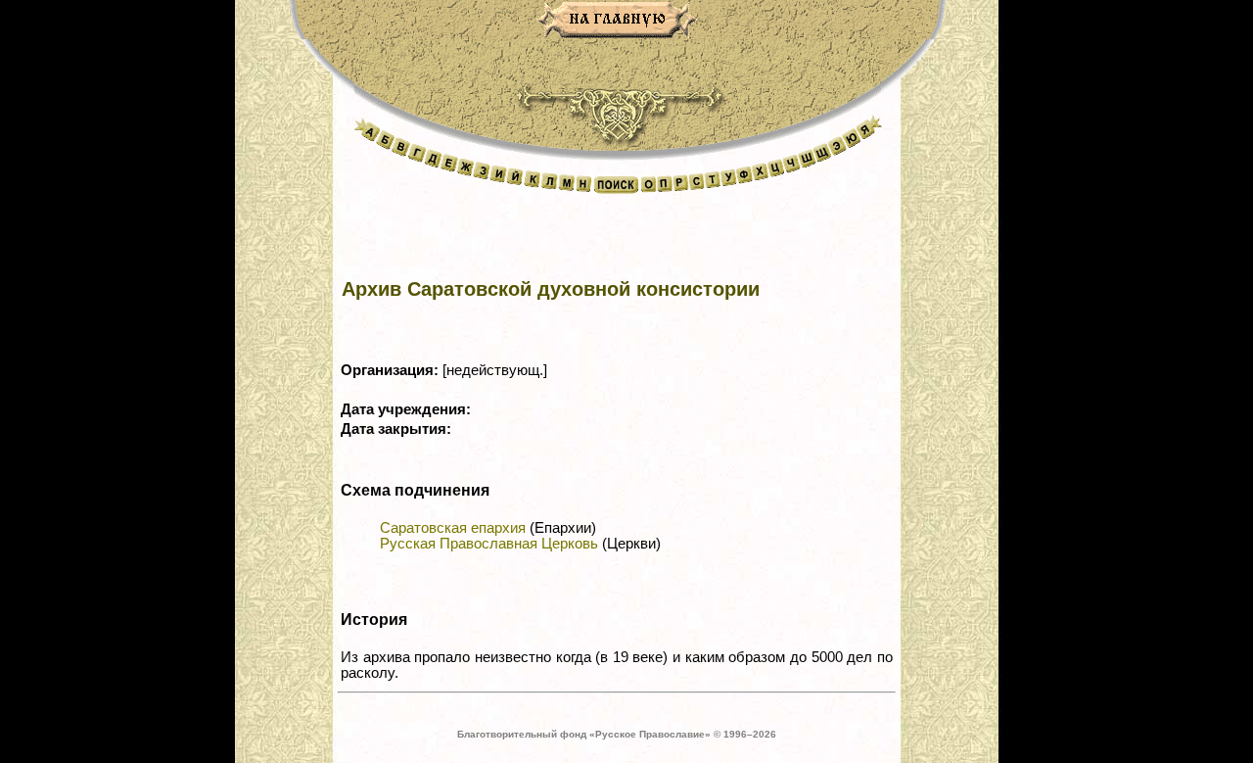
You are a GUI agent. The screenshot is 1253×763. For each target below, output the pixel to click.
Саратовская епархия (453, 528)
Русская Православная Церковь (489, 543)
